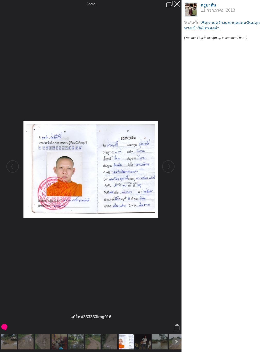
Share (90, 4)
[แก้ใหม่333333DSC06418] (143, 341)
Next (176, 342)
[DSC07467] (160, 341)
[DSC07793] (76, 341)
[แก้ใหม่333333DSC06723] (93, 341)
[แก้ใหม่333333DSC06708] (110, 341)
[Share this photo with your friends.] (178, 327)
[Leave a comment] (5, 327)
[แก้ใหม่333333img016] (127, 341)
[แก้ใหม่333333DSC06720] (26, 341)
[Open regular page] (169, 4)
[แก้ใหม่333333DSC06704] (43, 341)
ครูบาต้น (208, 5)
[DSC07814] (9, 341)
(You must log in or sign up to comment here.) (215, 38)
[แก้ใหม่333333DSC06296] (60, 341)
